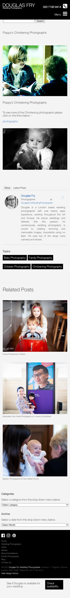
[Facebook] (54, 196)
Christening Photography (47, 266)
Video (3, 547)
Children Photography (16, 266)
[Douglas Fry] (11, 207)
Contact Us (6, 562)
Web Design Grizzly (9, 573)
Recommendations (9, 553)
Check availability (52, 585)
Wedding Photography (11, 544)
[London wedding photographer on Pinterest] (15, 536)
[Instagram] (59, 196)
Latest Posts (20, 188)
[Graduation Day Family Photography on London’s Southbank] (35, 388)
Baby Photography (15, 257)
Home (4, 541)
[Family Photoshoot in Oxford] (35, 326)
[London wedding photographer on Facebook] (4, 536)
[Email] (63, 197)
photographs (10, 121)
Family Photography (40, 257)
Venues (4, 550)
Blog (3, 559)
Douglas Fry (28, 195)
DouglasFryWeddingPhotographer (37, 202)
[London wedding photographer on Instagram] (9, 536)
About (7, 188)
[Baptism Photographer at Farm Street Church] (35, 450)
